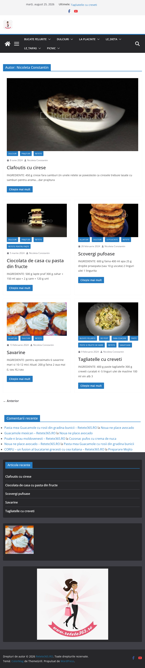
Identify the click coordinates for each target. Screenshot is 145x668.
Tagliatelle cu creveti (100, 359)
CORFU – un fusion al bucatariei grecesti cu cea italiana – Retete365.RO (54, 449)
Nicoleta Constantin (37, 160)
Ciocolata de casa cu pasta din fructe (35, 263)
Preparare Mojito (120, 449)
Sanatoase (125, 345)
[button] (49, 39)
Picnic (51, 48)
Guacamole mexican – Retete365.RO (30, 433)
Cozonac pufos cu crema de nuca (92, 439)
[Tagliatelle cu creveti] (108, 319)
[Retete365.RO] (7, 43)
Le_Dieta (111, 39)
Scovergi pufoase (96, 254)
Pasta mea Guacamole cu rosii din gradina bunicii (99, 444)
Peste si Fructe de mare (91, 345)
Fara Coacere (119, 338)
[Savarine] (37, 319)
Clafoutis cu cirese (26, 167)
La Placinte (87, 39)
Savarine (76, 4)
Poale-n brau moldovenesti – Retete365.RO (34, 439)
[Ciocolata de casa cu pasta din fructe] (37, 220)
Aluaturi (84, 239)
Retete (38, 153)
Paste (134, 338)
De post (104, 338)
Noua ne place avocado (117, 428)
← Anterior (11, 401)
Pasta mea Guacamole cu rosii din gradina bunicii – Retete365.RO (50, 428)
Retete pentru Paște (18, 246)
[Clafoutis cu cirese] (72, 114)
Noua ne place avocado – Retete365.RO (32, 444)
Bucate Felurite (35, 39)
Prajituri (26, 153)
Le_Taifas (30, 48)
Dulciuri (63, 39)
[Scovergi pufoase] (108, 220)
